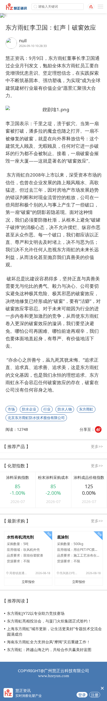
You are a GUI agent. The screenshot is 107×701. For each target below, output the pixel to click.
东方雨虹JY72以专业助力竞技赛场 (35, 613)
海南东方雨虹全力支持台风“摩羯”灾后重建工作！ (48, 641)
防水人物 (65, 409)
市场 (11, 409)
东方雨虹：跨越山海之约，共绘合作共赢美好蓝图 (49, 649)
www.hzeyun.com (53, 676)
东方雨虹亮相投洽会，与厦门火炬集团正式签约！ (49, 621)
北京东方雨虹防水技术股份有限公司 (36, 417)
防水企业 (29, 409)
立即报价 (28, 581)
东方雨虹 (86, 409)
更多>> (97, 446)
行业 (46, 409)
